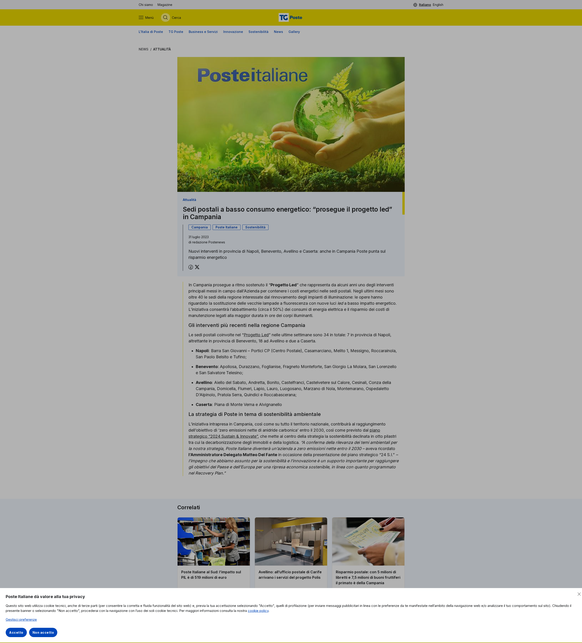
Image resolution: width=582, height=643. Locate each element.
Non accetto (43, 632)
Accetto (16, 632)
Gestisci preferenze (21, 619)
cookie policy (258, 610)
